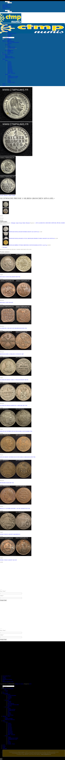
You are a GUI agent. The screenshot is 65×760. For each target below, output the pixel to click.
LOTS (4, 83)
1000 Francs (10, 69)
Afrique (9, 50)
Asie (8, 49)
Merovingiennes (11, 41)
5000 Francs (10, 70)
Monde (6, 74)
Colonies (9, 40)
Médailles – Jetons (6, 54)
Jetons (6, 55)
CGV (4, 680)
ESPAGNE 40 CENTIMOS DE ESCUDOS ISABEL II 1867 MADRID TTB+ (16, 431)
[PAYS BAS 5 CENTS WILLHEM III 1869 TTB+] (15, 272)
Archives (4, 678)
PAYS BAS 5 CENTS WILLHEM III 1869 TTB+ (10, 276)
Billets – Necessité (11, 73)
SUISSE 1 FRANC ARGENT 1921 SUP (8, 560)
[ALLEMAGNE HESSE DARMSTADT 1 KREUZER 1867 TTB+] (15, 401)
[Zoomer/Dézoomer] (1, 758)
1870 (37, 222)
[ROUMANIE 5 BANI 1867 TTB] (15, 478)
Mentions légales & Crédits (8, 681)
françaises (7, 37)
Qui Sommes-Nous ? (7, 4)
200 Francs (10, 67)
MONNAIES (5, 30)
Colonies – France (11, 82)
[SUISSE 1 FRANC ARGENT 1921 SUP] (15, 555)
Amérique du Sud (11, 48)
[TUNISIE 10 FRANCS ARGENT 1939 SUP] (6, 207)
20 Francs (10, 63)
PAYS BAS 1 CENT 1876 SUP (6, 302)
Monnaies (6, 195)
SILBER (63, 222)
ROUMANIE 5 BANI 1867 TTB (7, 482)
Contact (4, 8)
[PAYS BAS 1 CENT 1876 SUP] (15, 298)
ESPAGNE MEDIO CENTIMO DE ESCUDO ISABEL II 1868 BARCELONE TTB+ (18, 457)
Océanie (9, 51)
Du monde (7, 707)
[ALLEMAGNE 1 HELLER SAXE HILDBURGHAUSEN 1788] (15, 323)
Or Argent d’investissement (8, 25)
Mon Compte (5, 6)
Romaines (10, 35)
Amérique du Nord (11, 47)
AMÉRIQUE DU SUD (12, 77)
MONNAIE (53, 222)
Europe (9, 80)
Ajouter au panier (4, 221)
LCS (30, 683)
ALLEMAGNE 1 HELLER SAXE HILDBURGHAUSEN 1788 (13, 328)
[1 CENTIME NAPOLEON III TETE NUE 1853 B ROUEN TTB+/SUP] (6, 213)
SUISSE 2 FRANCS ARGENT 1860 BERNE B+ (10, 534)
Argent (6, 27)
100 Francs (10, 66)
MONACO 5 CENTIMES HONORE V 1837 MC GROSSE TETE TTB (15, 508)
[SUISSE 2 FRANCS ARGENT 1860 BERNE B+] (15, 529)
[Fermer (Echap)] (0, 758)
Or (5, 26)
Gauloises (10, 34)
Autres (9, 36)
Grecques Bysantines (12, 33)
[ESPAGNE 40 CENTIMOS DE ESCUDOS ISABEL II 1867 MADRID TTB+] (15, 426)
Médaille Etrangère (9, 56)
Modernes (10, 705)
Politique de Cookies (19, 683)
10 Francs (10, 62)
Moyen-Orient (10, 52)
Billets (4, 59)
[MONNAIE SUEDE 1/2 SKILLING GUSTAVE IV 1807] (15, 349)
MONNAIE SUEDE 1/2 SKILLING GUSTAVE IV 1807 (12, 354)
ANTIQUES (7, 32)
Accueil (1, 195)
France (6, 60)
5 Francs (9, 61)
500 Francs (10, 68)
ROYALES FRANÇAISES (13, 42)
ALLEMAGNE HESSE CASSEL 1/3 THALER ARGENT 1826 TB (14, 379)
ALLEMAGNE (41, 222)
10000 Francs (10, 72)
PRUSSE (59, 222)
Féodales (9, 39)
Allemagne (13, 222)
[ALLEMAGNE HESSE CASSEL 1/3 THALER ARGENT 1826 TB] (15, 375)
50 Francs (10, 65)
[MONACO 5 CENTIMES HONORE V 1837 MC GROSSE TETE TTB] (15, 504)
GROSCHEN (48, 222)
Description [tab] (5, 247)
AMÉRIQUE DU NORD (13, 76)
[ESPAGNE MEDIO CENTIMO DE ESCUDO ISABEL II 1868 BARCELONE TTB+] (15, 452)
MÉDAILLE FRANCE (10, 57)
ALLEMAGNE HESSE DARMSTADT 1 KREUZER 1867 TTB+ (13, 405)
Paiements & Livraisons (7, 679)
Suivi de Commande (7, 7)
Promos (4, 85)
